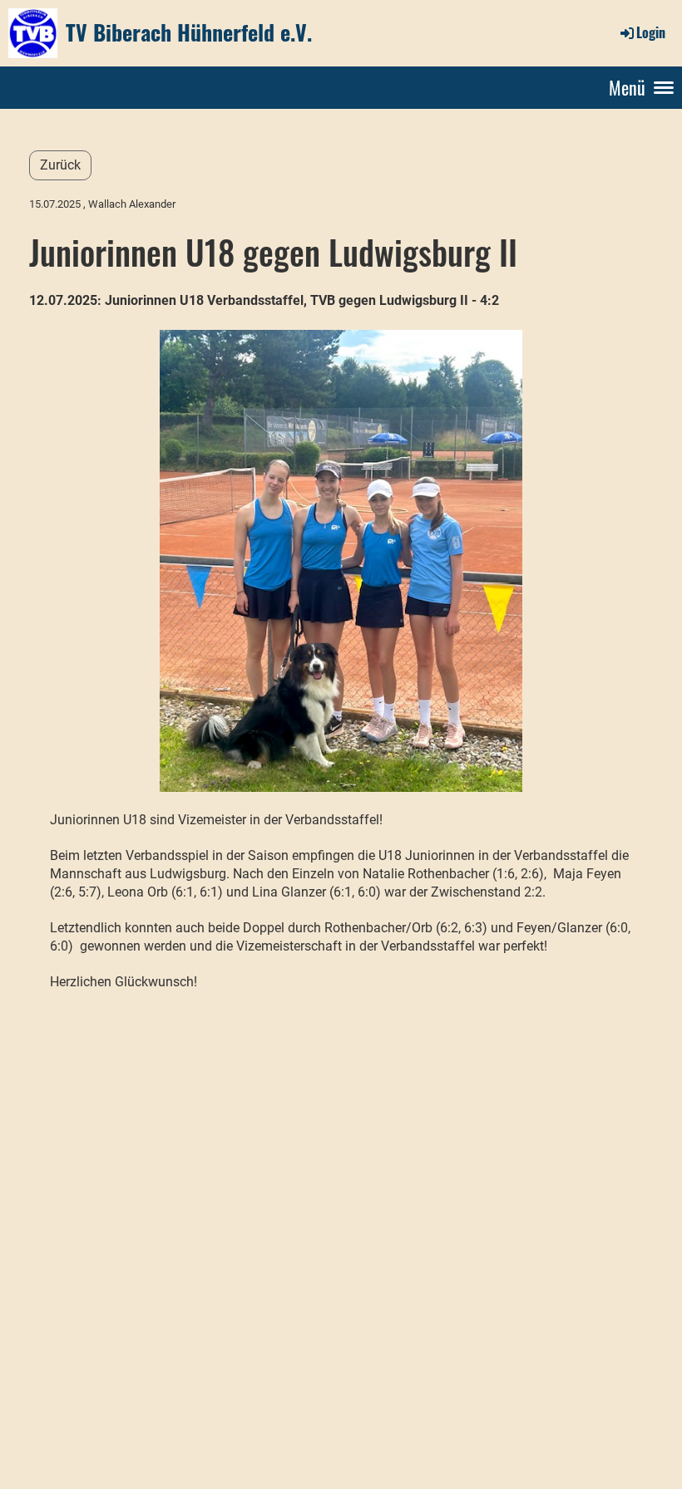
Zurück (60, 165)
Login (650, 32)
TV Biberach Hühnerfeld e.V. (189, 32)
